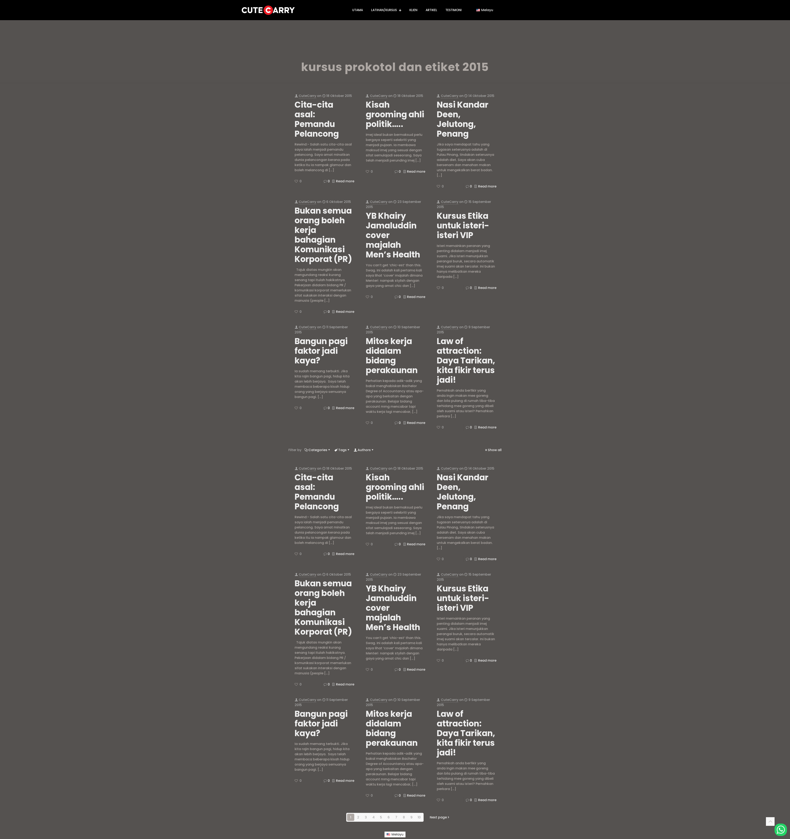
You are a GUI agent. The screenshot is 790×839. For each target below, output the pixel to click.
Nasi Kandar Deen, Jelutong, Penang (462, 119)
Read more (345, 181)
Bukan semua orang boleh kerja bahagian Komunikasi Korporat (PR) (323, 235)
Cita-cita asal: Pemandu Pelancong (317, 119)
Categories (317, 450)
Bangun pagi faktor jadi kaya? (321, 350)
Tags (342, 450)
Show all (495, 450)
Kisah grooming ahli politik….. (395, 114)
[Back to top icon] (770, 821)
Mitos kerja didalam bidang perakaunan (392, 355)
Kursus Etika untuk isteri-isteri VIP (463, 225)
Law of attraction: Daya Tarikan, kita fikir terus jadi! (466, 360)
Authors (364, 450)
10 (419, 817)
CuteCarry (307, 95)
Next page (438, 817)
